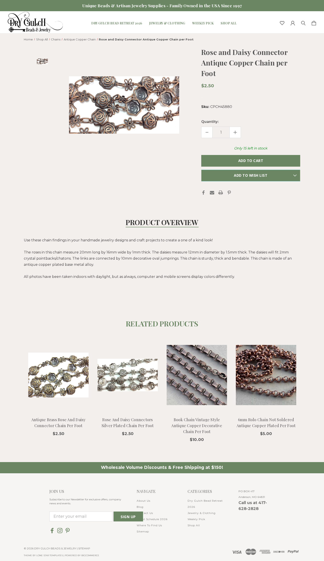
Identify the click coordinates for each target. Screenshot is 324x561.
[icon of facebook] (52, 530)
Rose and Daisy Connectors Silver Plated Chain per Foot (128, 422)
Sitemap (143, 531)
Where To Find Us (149, 525)
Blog (140, 506)
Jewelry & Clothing (167, 23)
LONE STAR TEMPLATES (49, 555)
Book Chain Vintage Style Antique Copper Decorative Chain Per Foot (196, 425)
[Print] (220, 192)
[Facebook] (203, 192)
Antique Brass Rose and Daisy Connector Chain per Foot (58, 422)
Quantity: (210, 122)
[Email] (212, 192)
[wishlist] (282, 22)
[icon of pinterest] (67, 530)
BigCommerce (90, 555)
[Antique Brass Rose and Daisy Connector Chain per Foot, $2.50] (58, 375)
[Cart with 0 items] (314, 22)
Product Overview (162, 222)
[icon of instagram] (60, 530)
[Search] (303, 22)
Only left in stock (250, 148)
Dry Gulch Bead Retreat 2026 (116, 23)
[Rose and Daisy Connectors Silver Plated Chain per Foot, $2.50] (127, 375)
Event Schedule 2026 (152, 519)
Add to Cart (58, 401)
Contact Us (145, 513)
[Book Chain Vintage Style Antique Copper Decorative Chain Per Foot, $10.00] (197, 375)
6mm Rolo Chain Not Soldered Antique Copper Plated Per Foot (266, 422)
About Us (143, 500)
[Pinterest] (229, 192)
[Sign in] (292, 22)
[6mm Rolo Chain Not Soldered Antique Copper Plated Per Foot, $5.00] (266, 375)
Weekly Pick (203, 23)
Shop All (228, 23)
